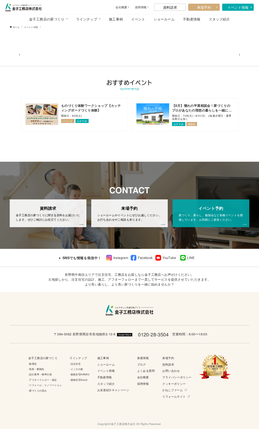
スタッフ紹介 (219, 18)
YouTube (169, 257)
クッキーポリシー (174, 383)
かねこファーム (172, 390)
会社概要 (143, 377)
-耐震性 (32, 363)
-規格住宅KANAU (79, 374)
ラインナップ (86, 18)
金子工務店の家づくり (46, 18)
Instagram (120, 257)
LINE (191, 257)
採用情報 (143, 383)
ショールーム (164, 18)
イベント (138, 18)
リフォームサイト (174, 396)
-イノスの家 (76, 369)
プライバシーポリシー (176, 377)
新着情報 (143, 358)
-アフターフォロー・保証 (42, 379)
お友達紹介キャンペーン (113, 390)
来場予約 (204, 7)
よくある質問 (146, 370)
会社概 (120, 7)
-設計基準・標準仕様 (40, 374)
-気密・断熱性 (36, 369)
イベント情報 (237, 7)
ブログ (141, 364)
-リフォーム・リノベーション (45, 385)
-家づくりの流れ (37, 390)
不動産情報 (192, 18)
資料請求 (170, 7)
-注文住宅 (75, 363)
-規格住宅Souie (78, 379)
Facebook (145, 257)
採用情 (139, 7)
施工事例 (116, 18)
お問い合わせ (171, 370)
